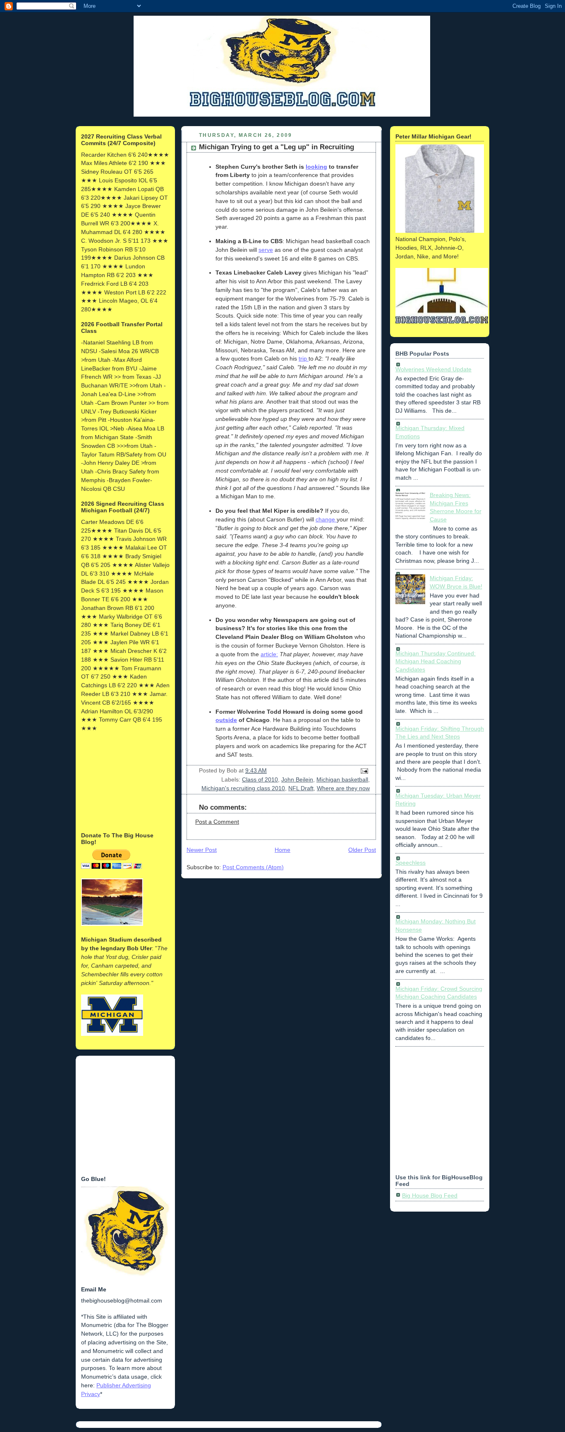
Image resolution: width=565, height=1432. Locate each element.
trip (304, 358)
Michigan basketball (342, 779)
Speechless (410, 862)
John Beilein (297, 779)
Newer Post (202, 849)
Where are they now (343, 788)
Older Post (362, 849)
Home (282, 849)
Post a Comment (217, 821)
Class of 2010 (260, 779)
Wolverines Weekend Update (433, 369)
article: (269, 654)
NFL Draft (301, 788)
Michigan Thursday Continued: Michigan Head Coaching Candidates (435, 661)
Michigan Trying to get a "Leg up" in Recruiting (276, 147)
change (326, 519)
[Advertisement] (122, 781)
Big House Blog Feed (429, 1195)
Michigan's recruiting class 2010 (243, 788)
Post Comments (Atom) (253, 867)
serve (266, 249)
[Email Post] (363, 770)
